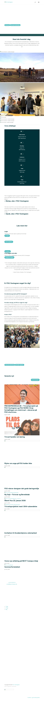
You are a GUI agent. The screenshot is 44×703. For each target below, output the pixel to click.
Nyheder (7, 670)
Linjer (6, 649)
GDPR (6, 673)
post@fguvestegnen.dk (12, 584)
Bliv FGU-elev (8, 651)
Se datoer (7, 251)
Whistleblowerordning (10, 677)
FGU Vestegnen (16, 684)
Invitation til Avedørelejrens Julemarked (20, 533)
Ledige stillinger (8, 671)
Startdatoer (8, 655)
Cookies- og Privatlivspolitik (33, 697)
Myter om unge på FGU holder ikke (18, 463)
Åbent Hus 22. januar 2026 (15, 500)
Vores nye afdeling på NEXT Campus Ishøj (21, 561)
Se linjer (7, 235)
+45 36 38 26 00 (11, 582)
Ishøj (22, 168)
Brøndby (22, 146)
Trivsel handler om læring (14, 437)
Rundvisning (8, 653)
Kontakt (7, 667)
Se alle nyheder (35, 379)
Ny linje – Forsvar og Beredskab (17, 494)
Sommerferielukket (12, 567)
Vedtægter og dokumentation (11, 675)
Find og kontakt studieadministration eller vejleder (16, 657)
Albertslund (22, 134)
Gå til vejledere (8, 241)
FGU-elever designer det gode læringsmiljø (21, 488)
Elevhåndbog (8, 659)
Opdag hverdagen (9, 257)
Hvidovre (22, 157)
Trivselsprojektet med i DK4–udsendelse (20, 506)
